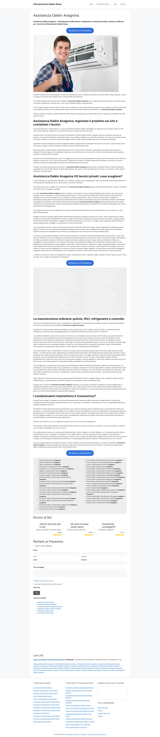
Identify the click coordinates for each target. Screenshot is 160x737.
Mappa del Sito (103, 708)
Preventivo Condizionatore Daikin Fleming (79, 688)
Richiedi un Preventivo (80, 30)
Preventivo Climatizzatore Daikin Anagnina (78, 668)
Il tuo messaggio (39, 567)
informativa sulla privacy (46, 581)
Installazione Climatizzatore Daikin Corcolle (80, 722)
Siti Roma (83, 734)
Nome (35, 556)
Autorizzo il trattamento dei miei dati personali (48, 584)
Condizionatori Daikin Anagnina (65, 664)
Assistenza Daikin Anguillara (47, 604)
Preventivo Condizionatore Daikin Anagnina (107, 668)
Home (91, 4)
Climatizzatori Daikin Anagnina (87, 664)
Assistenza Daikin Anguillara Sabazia (50, 606)
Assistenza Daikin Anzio (46, 611)
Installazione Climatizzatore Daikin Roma (46, 710)
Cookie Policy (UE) (104, 713)
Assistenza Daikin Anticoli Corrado (49, 608)
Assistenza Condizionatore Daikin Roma (46, 716)
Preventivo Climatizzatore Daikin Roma (46, 705)
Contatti (122, 4)
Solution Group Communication (96, 734)
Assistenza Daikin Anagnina (79, 666)
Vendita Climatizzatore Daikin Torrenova (79, 719)
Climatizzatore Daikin (102, 4)
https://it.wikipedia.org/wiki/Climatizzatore (48, 659)
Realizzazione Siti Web (72, 734)
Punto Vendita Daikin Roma (42, 696)
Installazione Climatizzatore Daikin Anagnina (105, 666)
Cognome (84, 556)
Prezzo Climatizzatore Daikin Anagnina (46, 670)
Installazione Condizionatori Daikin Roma (46, 707)
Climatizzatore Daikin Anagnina (43, 664)
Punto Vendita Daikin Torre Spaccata (78, 724)
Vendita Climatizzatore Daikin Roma (45, 693)
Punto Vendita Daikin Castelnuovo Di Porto (80, 708)
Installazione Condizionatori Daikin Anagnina (48, 668)
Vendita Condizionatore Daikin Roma (45, 690)
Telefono (84, 560)
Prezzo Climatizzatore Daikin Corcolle (78, 705)
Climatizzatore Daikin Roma (47, 4)
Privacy (100, 710)
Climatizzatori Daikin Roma (42, 722)
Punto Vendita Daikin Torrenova (76, 727)
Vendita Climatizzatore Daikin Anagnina (95, 670)
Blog (115, 4)
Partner (100, 716)
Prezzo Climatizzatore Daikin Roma (45, 699)
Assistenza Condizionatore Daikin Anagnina (55, 666)
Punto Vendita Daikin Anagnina (70, 670)
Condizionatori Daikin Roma (42, 688)
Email (35, 560)
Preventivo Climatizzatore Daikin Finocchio (80, 711)
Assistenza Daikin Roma (46, 602)
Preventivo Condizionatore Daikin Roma (46, 702)
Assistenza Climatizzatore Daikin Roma (46, 719)
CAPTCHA (36, 587)
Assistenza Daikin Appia (46, 613)
